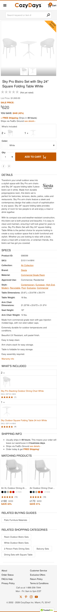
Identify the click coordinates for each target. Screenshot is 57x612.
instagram (31, 596)
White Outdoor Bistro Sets (16, 542)
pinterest (26, 596)
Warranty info (8, 358)
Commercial (42, 287)
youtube (36, 596)
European (40, 284)
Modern (5, 287)
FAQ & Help (7, 578)
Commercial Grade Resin (33, 274)
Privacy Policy (8, 583)
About (4, 570)
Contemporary (27, 284)
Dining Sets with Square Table (18, 554)
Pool (23, 287)
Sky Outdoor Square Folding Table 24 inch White (24, 420)
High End (50, 284)
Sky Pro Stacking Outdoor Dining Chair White (22, 390)
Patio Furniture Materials (15, 519)
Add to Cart (33, 156)
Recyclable (15, 287)
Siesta (24, 270)
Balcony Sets (43, 548)
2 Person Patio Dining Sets (16, 548)
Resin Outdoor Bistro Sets (16, 536)
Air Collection (27, 265)
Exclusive (31, 287)
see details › (30, 120)
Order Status (8, 574)
